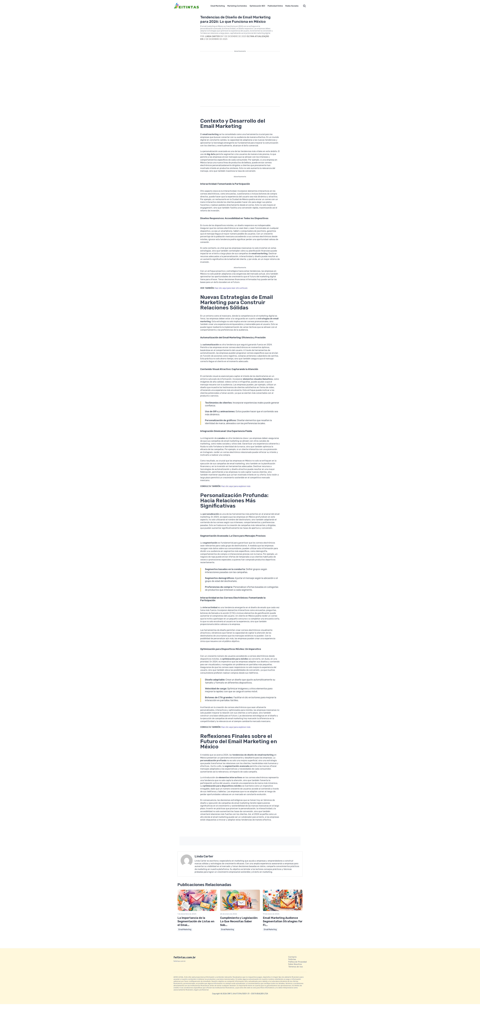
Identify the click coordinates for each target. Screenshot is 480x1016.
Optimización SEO (257, 6)
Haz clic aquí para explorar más (235, 486)
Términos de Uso (295, 967)
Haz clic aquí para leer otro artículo (231, 288)
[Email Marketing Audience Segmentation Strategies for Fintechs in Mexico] (282, 910)
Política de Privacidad (297, 962)
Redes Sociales (291, 6)
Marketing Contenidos (237, 6)
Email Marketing (218, 6)
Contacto (292, 957)
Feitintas (292, 959)
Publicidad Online (275, 6)
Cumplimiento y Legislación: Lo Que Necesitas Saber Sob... (239, 921)
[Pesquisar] (304, 6)
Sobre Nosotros (295, 964)
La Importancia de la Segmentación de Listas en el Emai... (196, 921)
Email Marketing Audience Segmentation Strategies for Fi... (282, 921)
